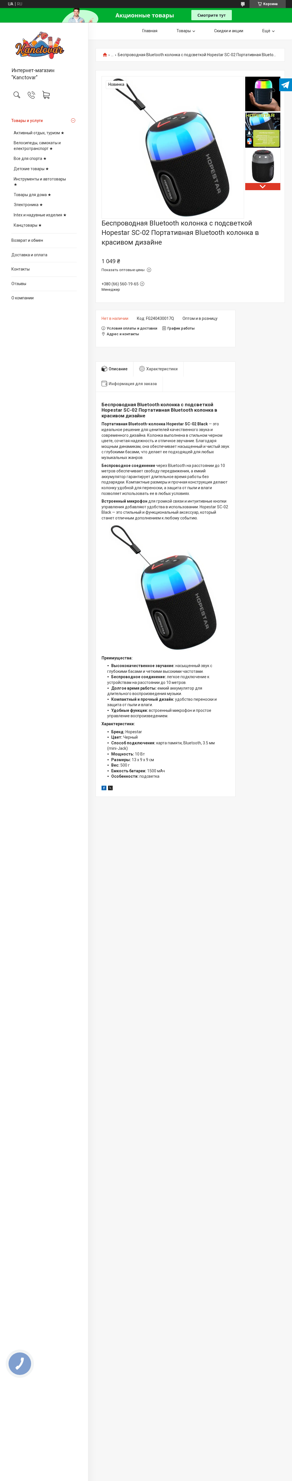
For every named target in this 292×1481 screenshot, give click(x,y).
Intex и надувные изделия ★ (40, 215)
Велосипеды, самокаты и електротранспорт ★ (37, 146)
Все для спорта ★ (30, 158)
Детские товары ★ (31, 168)
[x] (110, 789)
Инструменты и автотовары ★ (40, 182)
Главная (149, 31)
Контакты (20, 269)
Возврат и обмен (27, 240)
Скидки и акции (228, 31)
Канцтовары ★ (28, 225)
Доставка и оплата (29, 255)
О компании (22, 298)
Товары (184, 31)
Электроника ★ (28, 204)
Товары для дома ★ (32, 194)
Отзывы (18, 283)
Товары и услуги (27, 120)
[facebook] (104, 789)
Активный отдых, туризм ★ (39, 133)
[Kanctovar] (44, 45)
